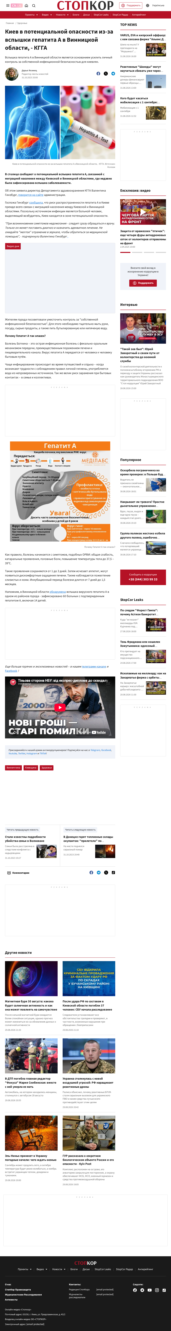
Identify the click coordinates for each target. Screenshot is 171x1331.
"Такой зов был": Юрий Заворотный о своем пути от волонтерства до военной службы (139, 355)
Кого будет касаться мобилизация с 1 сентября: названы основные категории (140, 102)
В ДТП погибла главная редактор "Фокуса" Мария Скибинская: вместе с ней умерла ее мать (30, 1083)
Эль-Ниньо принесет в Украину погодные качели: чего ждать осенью (30, 1158)
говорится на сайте (30, 195)
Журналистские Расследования (23, 1294)
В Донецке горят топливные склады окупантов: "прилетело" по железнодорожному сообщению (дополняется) (88, 843)
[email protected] (35, 1324)
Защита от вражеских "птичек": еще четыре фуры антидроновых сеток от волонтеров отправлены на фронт (143, 237)
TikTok (42, 753)
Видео (45, 15)
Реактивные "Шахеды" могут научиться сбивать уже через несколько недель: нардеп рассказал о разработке (140, 73)
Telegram (95, 750)
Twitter (21, 753)
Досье (86, 15)
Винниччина (13, 767)
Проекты (30, 15)
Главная (10, 23)
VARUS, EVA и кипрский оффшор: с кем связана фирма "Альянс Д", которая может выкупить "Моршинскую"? (143, 41)
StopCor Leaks (101, 15)
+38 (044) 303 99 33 (143, 579)
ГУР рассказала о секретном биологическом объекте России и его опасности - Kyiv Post (88, 1160)
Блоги (76, 15)
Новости (60, 15)
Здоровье (22, 23)
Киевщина (30, 767)
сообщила (36, 203)
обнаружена (58, 592)
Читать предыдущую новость (22, 829)
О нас (8, 1284)
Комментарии (20, 873)
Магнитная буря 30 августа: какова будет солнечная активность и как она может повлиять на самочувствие (31, 1005)
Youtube (12, 753)
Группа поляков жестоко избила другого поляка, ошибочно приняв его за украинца (142, 537)
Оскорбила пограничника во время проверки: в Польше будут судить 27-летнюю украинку (143, 474)
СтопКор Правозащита (18, 1289)
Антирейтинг (139, 15)
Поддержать (133, 5)
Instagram (31, 753)
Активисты (11, 1299)
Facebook (11, 671)
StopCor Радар (120, 15)
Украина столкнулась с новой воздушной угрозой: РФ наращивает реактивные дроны (88, 1083)
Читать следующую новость (80, 829)
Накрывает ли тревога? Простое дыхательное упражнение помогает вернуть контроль (142, 506)
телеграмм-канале (94, 666)
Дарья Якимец (29, 70)
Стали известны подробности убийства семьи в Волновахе (25, 839)
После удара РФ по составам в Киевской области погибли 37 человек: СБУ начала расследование (87, 1005)
